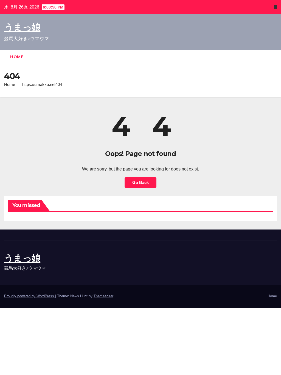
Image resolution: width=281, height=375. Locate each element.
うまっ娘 (22, 27)
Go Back (140, 182)
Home (16, 56)
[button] (273, 56)
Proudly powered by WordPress (29, 296)
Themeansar (103, 296)
